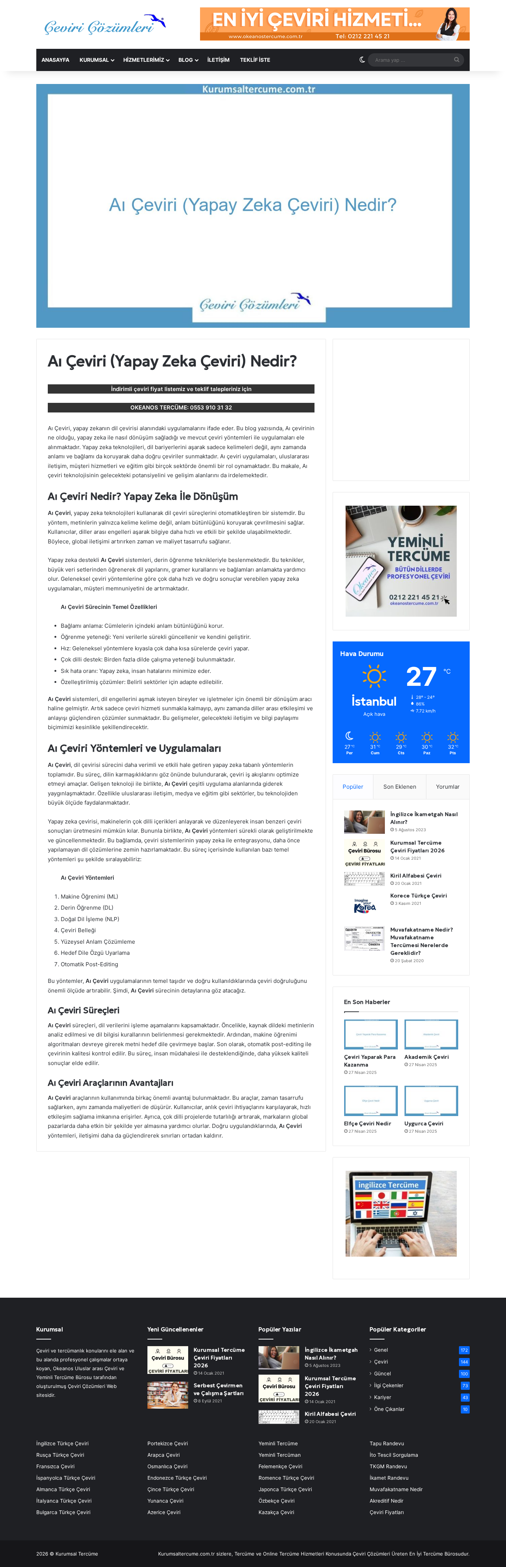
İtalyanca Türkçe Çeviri (63, 1501)
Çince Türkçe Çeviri (170, 1489)
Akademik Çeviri (427, 1057)
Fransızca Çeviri (55, 1466)
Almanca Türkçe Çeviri (63, 1489)
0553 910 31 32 (211, 407)
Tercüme (244, 1554)
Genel (381, 1350)
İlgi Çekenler (388, 1385)
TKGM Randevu (388, 1466)
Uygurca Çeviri (424, 1123)
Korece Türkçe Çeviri (418, 895)
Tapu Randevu (387, 1443)
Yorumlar (448, 786)
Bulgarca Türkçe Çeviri (63, 1512)
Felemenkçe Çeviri (280, 1466)
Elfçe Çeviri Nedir (367, 1123)
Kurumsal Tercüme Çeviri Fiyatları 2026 (219, 1358)
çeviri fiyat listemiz (159, 388)
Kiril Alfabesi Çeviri (416, 875)
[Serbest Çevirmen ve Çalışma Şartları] (167, 1395)
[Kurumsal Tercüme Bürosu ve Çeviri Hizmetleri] (104, 24)
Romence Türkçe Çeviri (286, 1478)
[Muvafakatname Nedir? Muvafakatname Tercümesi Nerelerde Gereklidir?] (364, 938)
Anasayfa (55, 60)
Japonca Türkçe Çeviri (285, 1489)
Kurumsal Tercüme (77, 1554)
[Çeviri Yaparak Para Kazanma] (371, 1035)
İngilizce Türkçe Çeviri (62, 1443)
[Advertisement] (401, 414)
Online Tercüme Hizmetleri (294, 1554)
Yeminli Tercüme (278, 1443)
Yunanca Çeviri (165, 1501)
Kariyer (382, 1397)
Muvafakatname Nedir (396, 1489)
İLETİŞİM (218, 60)
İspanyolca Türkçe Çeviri (65, 1478)
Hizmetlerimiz (143, 60)
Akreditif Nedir (386, 1501)
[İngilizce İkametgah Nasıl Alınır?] (364, 822)
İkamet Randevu (389, 1478)
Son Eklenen (399, 786)
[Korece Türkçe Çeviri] (364, 906)
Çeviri (381, 1362)
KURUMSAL (94, 60)
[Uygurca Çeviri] (431, 1101)
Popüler (353, 786)
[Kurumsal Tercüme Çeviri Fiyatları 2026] (364, 853)
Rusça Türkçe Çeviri (60, 1455)
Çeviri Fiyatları (387, 1512)
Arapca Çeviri (163, 1455)
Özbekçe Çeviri (276, 1501)
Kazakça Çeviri (276, 1512)
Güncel (382, 1373)
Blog (186, 60)
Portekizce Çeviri (167, 1443)
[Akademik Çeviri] (431, 1035)
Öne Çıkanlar (389, 1409)
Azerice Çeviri (163, 1512)
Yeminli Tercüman (280, 1455)
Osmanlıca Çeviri (167, 1466)
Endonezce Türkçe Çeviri (177, 1478)
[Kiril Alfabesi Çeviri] (364, 879)
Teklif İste (255, 60)
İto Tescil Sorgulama (394, 1455)
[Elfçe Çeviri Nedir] (371, 1101)
